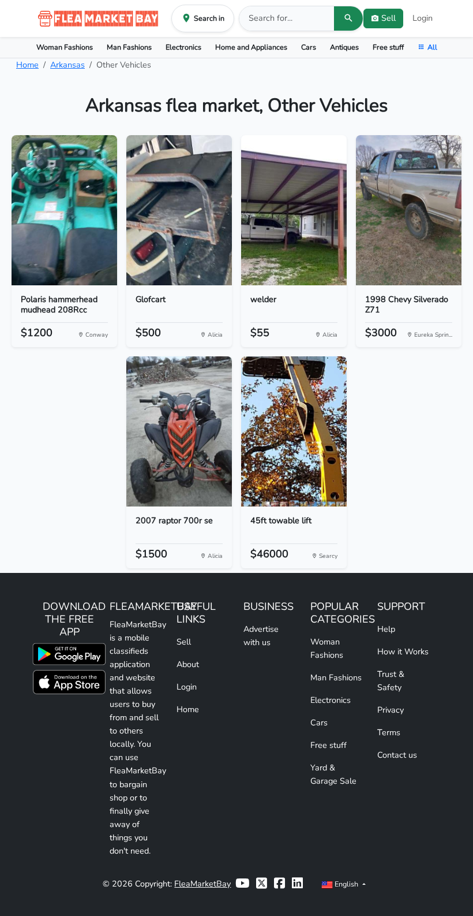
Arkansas (67, 64)
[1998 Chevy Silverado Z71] (408, 210)
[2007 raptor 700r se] (179, 431)
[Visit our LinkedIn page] (297, 884)
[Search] (348, 18)
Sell (184, 641)
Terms (388, 732)
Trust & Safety (390, 680)
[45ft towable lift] (294, 431)
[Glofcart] (179, 210)
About (188, 664)
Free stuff (388, 47)
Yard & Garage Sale (333, 774)
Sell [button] (388, 18)
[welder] (294, 210)
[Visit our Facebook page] (279, 884)
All (432, 47)
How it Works (403, 651)
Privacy (390, 710)
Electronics (183, 47)
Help (386, 629)
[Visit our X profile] (261, 884)
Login (422, 18)
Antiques (344, 47)
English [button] (346, 884)
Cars (308, 47)
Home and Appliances (251, 47)
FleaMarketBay (202, 883)
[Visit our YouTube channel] (242, 884)
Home (27, 64)
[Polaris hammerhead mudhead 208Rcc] (64, 210)
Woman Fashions (64, 47)
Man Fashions (129, 47)
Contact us (397, 755)
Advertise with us (261, 635)
